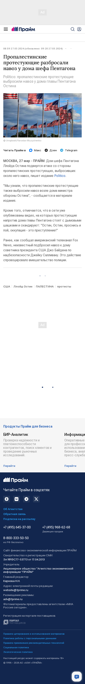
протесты (64, 286)
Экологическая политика (18, 652)
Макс (37, 150)
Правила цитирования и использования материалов (34, 633)
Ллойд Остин (23, 286)
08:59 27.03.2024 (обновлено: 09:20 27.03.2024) (33, 48)
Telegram (71, 150)
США (6, 286)
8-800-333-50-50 (16, 540)
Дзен (53, 150)
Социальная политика (16, 647)
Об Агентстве (12, 509)
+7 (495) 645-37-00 (17, 527)
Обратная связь (14, 514)
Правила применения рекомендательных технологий (33, 642)
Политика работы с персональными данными (29, 638)
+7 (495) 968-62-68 (56, 529)
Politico (59, 176)
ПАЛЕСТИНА (45, 286)
